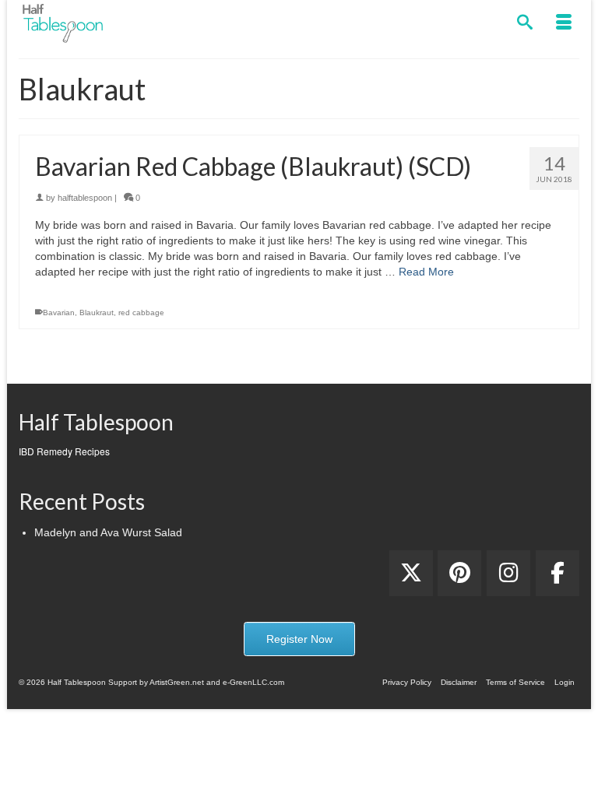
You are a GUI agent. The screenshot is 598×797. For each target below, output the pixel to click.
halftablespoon (85, 197)
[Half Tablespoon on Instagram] (508, 573)
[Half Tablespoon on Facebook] (557, 573)
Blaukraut (96, 312)
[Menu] (563, 23)
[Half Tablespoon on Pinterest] (459, 573)
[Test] (411, 573)
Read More (426, 271)
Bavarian (59, 312)
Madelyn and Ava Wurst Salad (108, 532)
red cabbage (141, 312)
